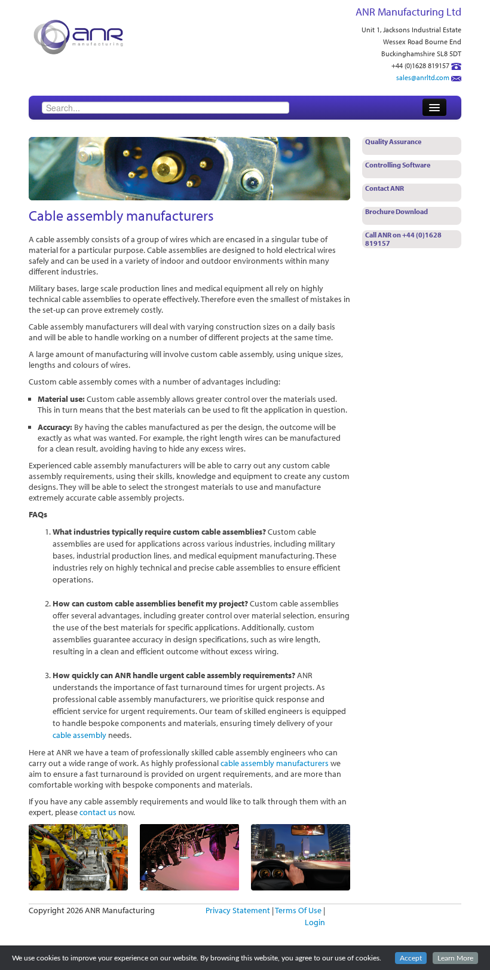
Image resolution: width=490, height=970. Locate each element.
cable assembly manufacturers (274, 763)
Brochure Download (396, 211)
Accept (411, 958)
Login (315, 922)
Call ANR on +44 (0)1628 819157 (403, 239)
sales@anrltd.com (422, 77)
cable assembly (79, 735)
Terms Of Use (298, 910)
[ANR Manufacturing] (78, 35)
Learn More (455, 958)
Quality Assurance (393, 141)
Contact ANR (384, 188)
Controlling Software (397, 164)
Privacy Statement (238, 910)
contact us (98, 812)
